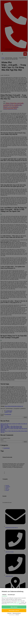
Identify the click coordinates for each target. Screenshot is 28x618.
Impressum (9, 613)
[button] (14, 607)
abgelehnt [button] (19, 602)
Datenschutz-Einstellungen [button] (13, 603)
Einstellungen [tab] (11, 594)
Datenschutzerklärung (17, 613)
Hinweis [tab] (4, 594)
